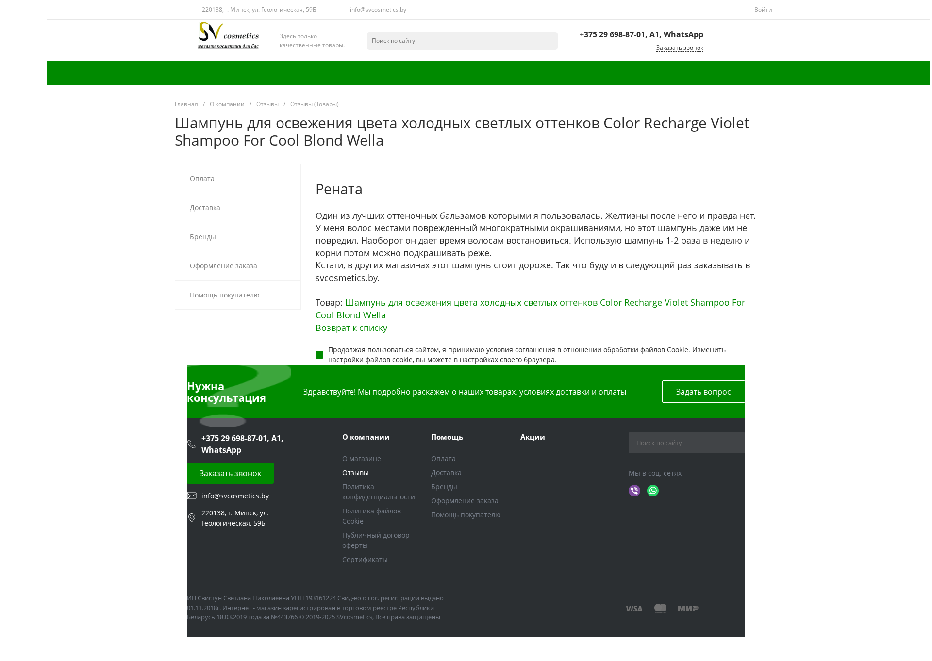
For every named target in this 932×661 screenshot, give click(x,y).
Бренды (444, 486)
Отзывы (355, 472)
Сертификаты (365, 559)
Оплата (443, 458)
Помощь (447, 437)
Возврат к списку (351, 327)
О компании (366, 437)
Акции (532, 437)
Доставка (446, 472)
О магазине (361, 458)
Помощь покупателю (466, 514)
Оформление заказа (465, 500)
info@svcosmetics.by (378, 9)
